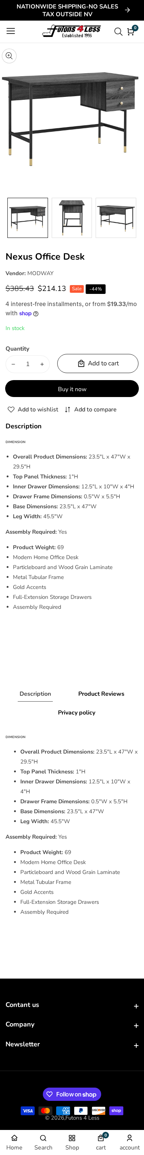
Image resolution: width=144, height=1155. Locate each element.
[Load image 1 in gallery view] (27, 218)
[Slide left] (11, 218)
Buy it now (72, 389)
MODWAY (40, 273)
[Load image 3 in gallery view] (116, 218)
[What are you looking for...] (119, 31)
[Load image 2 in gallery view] (72, 218)
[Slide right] (132, 218)
